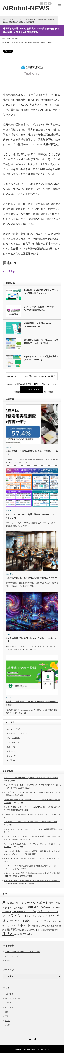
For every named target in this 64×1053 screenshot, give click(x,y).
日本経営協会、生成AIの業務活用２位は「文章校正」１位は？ (28, 814)
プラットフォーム (52, 921)
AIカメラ (19, 903)
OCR (9, 912)
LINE (58, 908)
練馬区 (50, 42)
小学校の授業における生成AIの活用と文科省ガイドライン (32, 578)
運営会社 (8, 960)
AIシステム (11, 42)
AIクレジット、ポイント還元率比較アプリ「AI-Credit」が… (41, 358)
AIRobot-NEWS (29, 1049)
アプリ (32, 911)
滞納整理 (43, 42)
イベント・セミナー (14, 733)
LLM (4, 911)
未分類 (9, 760)
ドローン (38, 921)
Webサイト (23, 911)
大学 (56, 926)
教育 (8, 751)
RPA (14, 911)
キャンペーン (41, 916)
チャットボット (24, 920)
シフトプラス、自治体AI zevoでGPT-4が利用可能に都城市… (41, 308)
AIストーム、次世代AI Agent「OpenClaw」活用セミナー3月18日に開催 (31, 778)
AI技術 (14, 908)
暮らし (17, 38)
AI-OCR (11, 903)
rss (41, 3)
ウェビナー (53, 912)
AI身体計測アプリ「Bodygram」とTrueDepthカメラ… (40, 325)
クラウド (52, 916)
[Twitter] (29, 1039)
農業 (32, 934)
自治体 (17, 934)
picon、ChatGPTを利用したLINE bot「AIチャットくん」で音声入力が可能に (45, 377)
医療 (8, 747)
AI (5, 42)
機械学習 (50, 930)
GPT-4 (48, 907)
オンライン (12, 916)
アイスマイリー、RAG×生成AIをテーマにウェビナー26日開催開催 (29, 829)
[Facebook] (34, 1039)
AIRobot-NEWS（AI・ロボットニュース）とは (22, 952)
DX (43, 907)
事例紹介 (34, 926)
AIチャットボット (36, 902)
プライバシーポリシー (13, 956)
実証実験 (36, 42)
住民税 (18, 42)
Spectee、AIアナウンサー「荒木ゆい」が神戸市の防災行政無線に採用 (19, 377)
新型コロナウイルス (32, 930)
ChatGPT (32, 907)
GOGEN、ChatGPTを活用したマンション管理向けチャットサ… (41, 291)
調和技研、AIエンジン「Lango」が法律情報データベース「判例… (41, 341)
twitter (45, 3)
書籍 (44, 930)
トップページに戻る (31, 389)
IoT (54, 907)
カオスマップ (28, 916)
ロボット (23, 925)
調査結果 (25, 934)
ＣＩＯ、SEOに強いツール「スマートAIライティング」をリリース (29, 858)
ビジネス (10, 738)
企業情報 (42, 926)
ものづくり (11, 729)
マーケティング (9, 926)
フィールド (11, 742)
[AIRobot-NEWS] (26, 8)
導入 (20, 930)
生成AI (8, 934)
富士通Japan (10, 271)
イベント (42, 911)
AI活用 (20, 908)
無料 (56, 930)
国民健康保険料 (26, 42)
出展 (48, 926)
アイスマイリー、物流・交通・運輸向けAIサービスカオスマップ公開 (30, 822)
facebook (50, 3)
